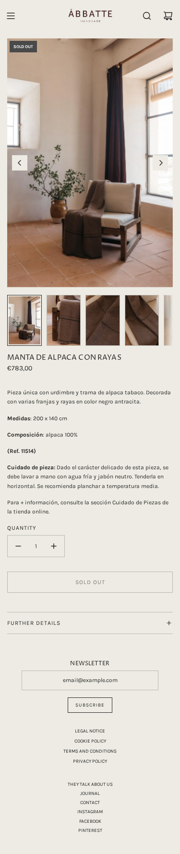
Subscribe (90, 705)
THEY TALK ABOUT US (90, 784)
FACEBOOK (90, 821)
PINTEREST (90, 830)
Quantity (21, 528)
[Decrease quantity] (18, 546)
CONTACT (90, 802)
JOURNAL (90, 793)
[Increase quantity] (53, 546)
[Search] (146, 15)
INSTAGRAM (90, 812)
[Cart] (168, 15)
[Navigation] (10, 15)
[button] (19, 163)
